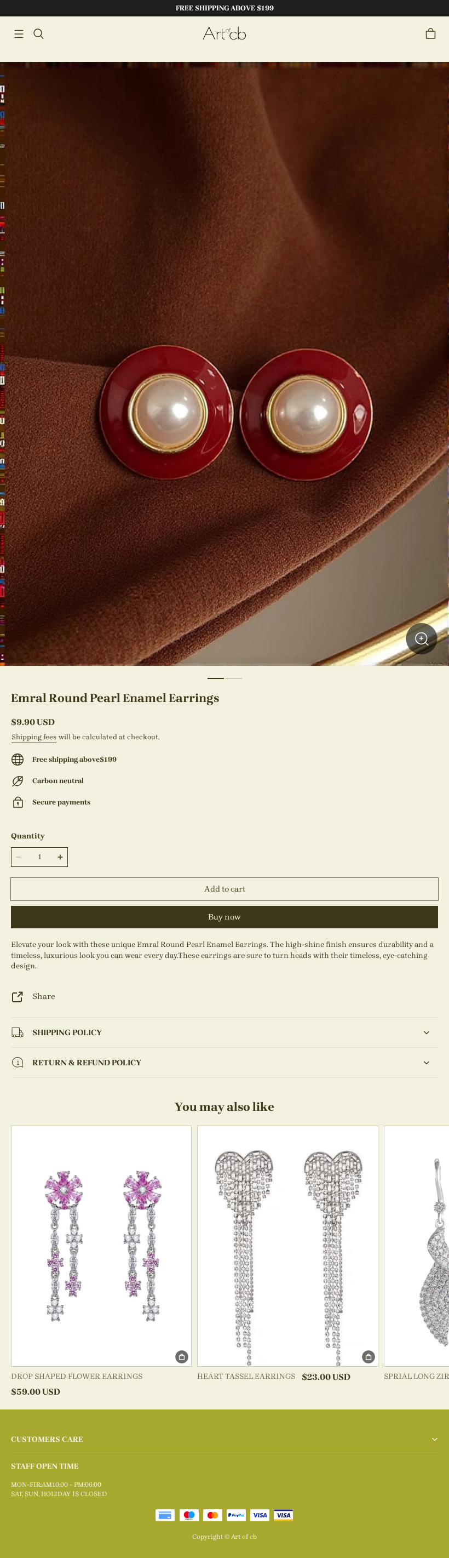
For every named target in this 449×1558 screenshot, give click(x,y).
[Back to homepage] (224, 33)
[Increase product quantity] (60, 857)
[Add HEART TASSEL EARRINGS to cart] (368, 1356)
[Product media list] (224, 364)
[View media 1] (216, 678)
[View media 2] (234, 678)
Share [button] (43, 996)
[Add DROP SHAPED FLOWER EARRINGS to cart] (181, 1356)
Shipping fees (33, 737)
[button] (18, 34)
